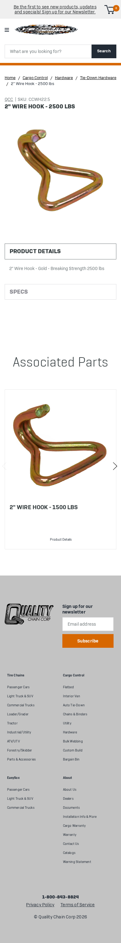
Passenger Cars (18, 687)
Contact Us (71, 844)
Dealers (68, 799)
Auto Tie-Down (74, 705)
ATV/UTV (13, 741)
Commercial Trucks (20, 705)
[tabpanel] (60, 469)
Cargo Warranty (74, 826)
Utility (67, 723)
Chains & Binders (75, 714)
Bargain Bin (71, 759)
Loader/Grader (18, 714)
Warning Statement (77, 862)
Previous (4, 466)
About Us (70, 790)
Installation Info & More (80, 817)
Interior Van (71, 696)
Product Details (61, 540)
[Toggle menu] (7, 30)
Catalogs (69, 853)
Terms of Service (77, 905)
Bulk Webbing (73, 741)
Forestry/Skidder (19, 750)
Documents (71, 808)
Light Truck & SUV (20, 696)
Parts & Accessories (21, 759)
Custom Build (73, 750)
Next (114, 466)
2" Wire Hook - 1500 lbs (44, 507)
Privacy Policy (40, 905)
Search (104, 51)
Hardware (70, 732)
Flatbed (68, 687)
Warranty (70, 835)
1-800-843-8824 (60, 897)
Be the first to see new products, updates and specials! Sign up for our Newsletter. (55, 9)
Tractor (12, 723)
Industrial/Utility (19, 732)
